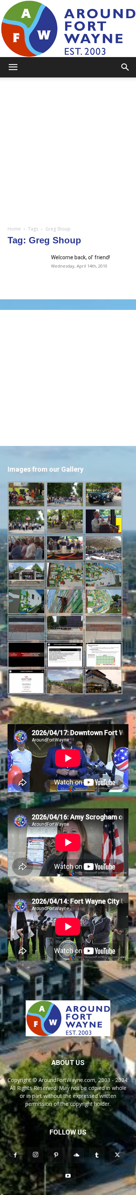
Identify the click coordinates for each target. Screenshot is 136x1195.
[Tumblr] (96, 1155)
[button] (13, 67)
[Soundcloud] (76, 1155)
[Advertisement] (68, 149)
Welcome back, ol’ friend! (80, 257)
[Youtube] (68, 1176)
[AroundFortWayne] (68, 28)
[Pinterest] (55, 1155)
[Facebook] (15, 1155)
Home (14, 229)
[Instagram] (35, 1154)
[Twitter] (117, 1155)
